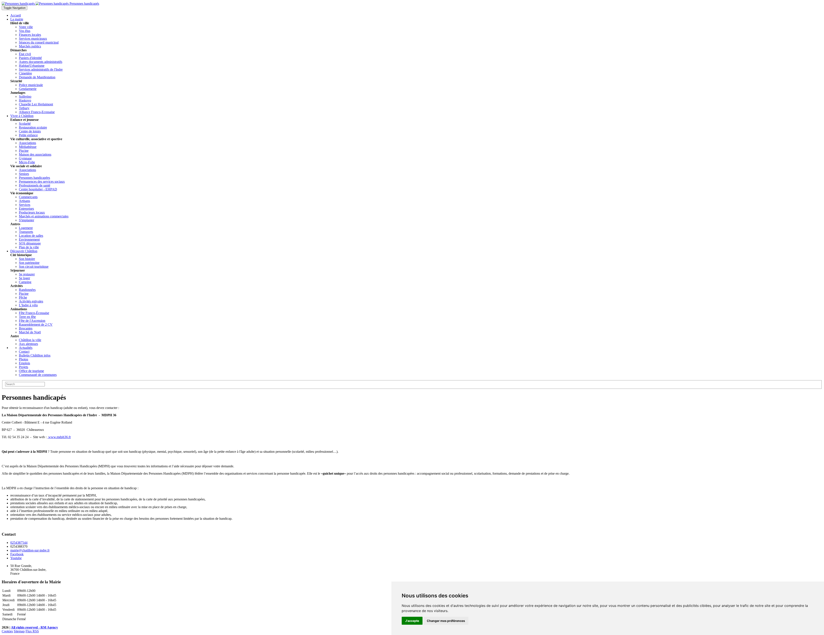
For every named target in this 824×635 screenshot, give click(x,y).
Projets (23, 367)
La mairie (16, 19)
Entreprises (26, 208)
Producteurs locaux (32, 212)
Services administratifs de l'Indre (41, 69)
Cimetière (25, 73)
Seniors (24, 174)
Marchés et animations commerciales (43, 216)
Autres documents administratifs (40, 62)
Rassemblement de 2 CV (36, 324)
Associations (27, 143)
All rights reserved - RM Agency (34, 627)
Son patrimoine (29, 262)
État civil (25, 54)
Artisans (24, 201)
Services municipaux (33, 38)
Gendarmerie (27, 89)
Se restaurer (27, 274)
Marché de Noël (30, 332)
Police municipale (31, 85)
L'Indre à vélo (28, 305)
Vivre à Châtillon (21, 116)
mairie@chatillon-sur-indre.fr (30, 550)
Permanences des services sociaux (42, 181)
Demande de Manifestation (37, 77)
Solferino (25, 96)
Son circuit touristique (33, 266)
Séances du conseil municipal (39, 42)
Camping (25, 282)
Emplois (24, 363)
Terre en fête (27, 317)
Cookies (7, 631)
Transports (26, 232)
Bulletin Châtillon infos (34, 355)
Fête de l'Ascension (32, 320)
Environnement (29, 239)
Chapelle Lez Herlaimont (36, 104)
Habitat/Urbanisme (31, 65)
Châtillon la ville (30, 340)
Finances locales (30, 34)
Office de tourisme (31, 371)
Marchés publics (30, 46)
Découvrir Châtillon (23, 251)
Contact (24, 351)
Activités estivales (31, 301)
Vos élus (24, 31)
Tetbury (24, 108)
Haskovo (25, 100)
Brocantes (25, 328)
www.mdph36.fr (59, 437)
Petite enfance (28, 135)
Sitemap (19, 631)
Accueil (15, 15)
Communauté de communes (38, 375)
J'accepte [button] (412, 621)
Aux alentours (28, 344)
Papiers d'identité (30, 58)
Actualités (25, 347)
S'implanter (26, 220)
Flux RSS (32, 631)
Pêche (23, 297)
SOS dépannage (30, 243)
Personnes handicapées (34, 177)
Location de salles (31, 235)
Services (24, 205)
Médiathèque (27, 147)
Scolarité (25, 123)
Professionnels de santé (34, 185)
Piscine (24, 150)
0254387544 (18, 542)
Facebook (17, 554)
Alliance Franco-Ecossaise (37, 112)
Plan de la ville (29, 247)
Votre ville (26, 27)
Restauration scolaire (33, 127)
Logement (26, 228)
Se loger (24, 278)
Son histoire (27, 259)
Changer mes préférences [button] (446, 621)
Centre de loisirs (30, 131)
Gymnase (25, 158)
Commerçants (28, 197)
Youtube (16, 558)
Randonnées (27, 290)
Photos (23, 359)
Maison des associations (35, 154)
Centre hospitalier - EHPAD (38, 189)
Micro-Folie (27, 162)
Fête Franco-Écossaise (34, 313)
